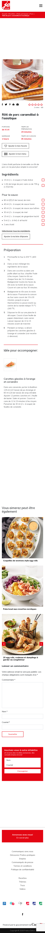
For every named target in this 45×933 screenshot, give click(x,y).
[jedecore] (34, 903)
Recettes (12, 14)
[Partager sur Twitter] (6, 104)
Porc (31, 14)
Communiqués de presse (22, 862)
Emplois (22, 859)
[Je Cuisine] (6, 6)
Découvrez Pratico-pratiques (22, 855)
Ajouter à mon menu (17, 154)
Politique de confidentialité (22, 869)
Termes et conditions (22, 866)
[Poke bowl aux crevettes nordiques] (22, 586)
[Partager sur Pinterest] (10, 104)
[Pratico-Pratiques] (4, 903)
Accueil (4, 14)
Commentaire (8, 680)
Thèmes (22, 882)
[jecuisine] (27, 903)
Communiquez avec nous (22, 851)
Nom (5, 711)
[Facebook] (22, 914)
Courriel (6, 722)
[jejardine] (40, 903)
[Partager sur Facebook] (2, 104)
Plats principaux (22, 14)
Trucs (22, 885)
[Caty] (20, 903)
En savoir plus (22, 836)
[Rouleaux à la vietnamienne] (22, 634)
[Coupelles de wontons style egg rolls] (22, 537)
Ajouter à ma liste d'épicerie (16, 236)
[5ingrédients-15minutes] (12, 903)
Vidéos (23, 889)
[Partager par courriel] (17, 104)
